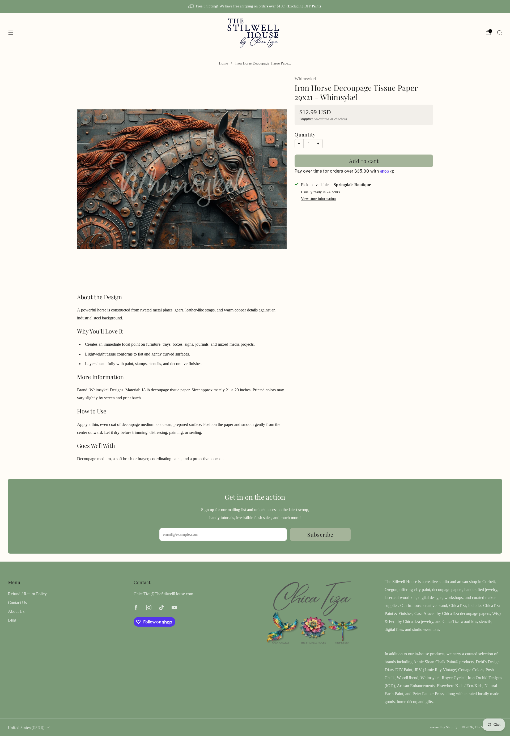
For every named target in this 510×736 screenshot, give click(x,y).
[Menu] (10, 32)
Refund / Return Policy (27, 594)
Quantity (305, 134)
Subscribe (320, 534)
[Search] (499, 32)
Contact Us (17, 602)
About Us (16, 611)
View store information (318, 198)
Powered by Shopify (442, 727)
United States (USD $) (26, 727)
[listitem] (255, 6)
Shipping (306, 119)
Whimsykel (305, 78)
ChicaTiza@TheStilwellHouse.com (163, 594)
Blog (12, 620)
